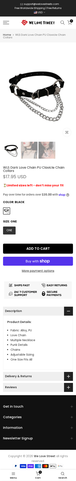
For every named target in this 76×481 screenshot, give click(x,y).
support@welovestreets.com (41, 4)
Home (7, 34)
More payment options (38, 271)
